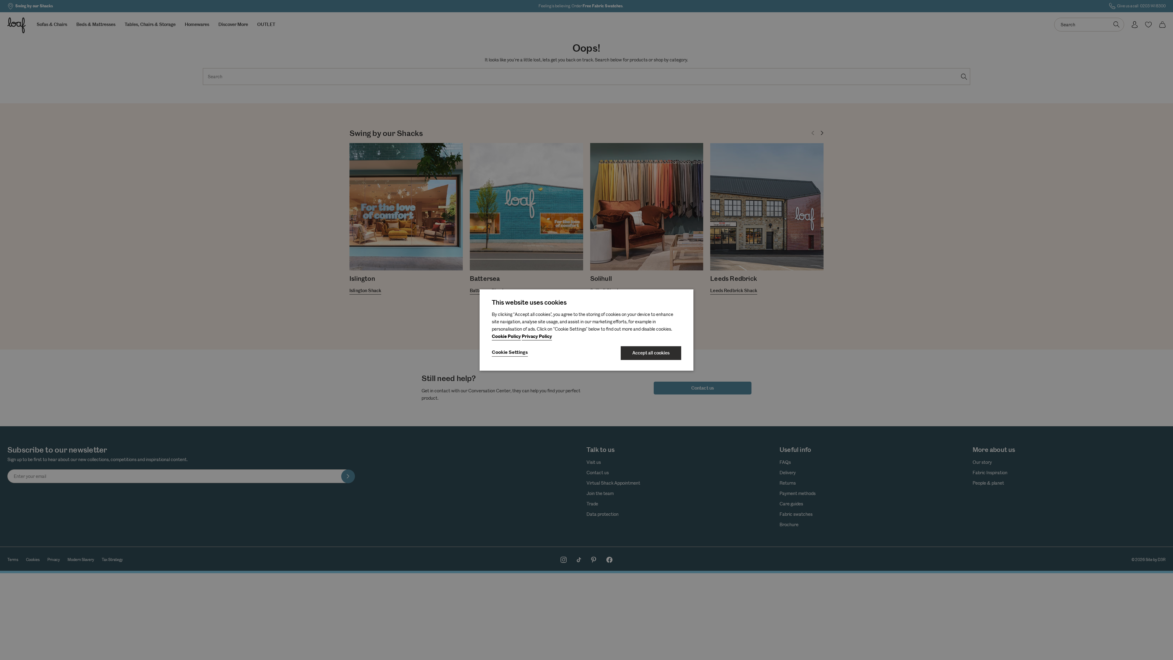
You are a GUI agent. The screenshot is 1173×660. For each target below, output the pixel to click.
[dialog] (586, 330)
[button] (510, 353)
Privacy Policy (537, 336)
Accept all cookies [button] (651, 353)
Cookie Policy (506, 336)
